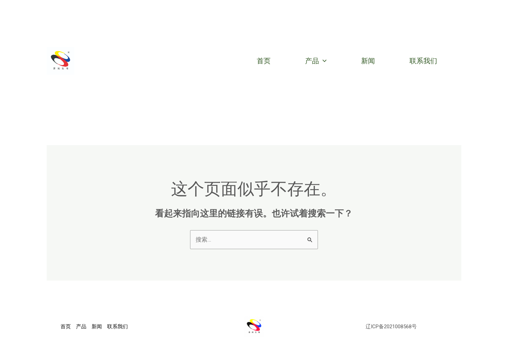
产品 (312, 61)
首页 (264, 61)
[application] (323, 61)
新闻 (368, 61)
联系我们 (423, 61)
